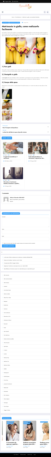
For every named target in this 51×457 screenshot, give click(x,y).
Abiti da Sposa (6, 282)
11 (9, 180)
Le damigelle (4, 77)
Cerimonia (5, 309)
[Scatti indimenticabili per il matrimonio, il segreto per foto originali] (38, 148)
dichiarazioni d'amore (7, 320)
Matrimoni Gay (6, 357)
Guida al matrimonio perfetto (14, 22)
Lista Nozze (6, 346)
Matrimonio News (7, 365)
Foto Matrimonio (5, 22)
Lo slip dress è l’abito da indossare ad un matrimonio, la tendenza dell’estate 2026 (18, 257)
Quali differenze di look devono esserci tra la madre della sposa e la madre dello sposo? (19, 268)
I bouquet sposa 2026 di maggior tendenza (11, 263)
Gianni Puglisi (8, 447)
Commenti (3, 216)
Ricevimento (6, 391)
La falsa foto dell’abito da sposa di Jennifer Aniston (15, 132)
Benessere (5, 301)
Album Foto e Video (7, 297)
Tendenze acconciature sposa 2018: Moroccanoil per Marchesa (28, 443)
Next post (4, 130)
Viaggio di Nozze (7, 410)
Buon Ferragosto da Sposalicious (10, 127)
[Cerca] (44, 12)
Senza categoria (6, 399)
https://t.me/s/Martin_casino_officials (17, 199)
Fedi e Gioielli (6, 331)
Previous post (5, 125)
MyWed (5, 368)
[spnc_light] (47, 12)
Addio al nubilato (7, 294)
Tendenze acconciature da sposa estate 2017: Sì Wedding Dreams (12, 443)
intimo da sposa (6, 342)
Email (3, 236)
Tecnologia (6, 402)
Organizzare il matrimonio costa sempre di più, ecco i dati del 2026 (16, 266)
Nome (3, 229)
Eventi (5, 327)
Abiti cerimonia (6, 275)
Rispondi (11, 201)
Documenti (5, 323)
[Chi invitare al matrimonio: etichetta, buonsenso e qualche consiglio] (13, 173)
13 (9, 155)
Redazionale (6, 387)
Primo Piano (6, 380)
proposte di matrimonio (8, 384)
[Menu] (2, 12)
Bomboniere (6, 305)
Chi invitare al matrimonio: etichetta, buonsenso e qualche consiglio (11, 182)
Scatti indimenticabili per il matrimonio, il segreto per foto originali (36, 157)
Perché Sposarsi (6, 376)
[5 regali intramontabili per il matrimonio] (13, 148)
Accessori (5, 286)
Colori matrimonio (7, 312)
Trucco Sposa (6, 406)
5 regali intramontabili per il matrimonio (10, 157)
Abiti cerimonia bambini (8, 278)
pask (6, 155)
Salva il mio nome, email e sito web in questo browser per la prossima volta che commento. (19, 243)
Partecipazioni (6, 372)
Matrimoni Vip (6, 361)
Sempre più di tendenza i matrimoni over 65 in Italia (13, 260)
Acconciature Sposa (7, 290)
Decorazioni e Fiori (7, 316)
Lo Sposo (5, 350)
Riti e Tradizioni (6, 395)
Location (5, 354)
